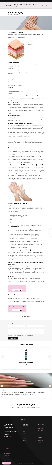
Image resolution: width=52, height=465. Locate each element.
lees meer (3, 396)
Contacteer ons (6, 448)
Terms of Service (7, 457)
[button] (42, 5)
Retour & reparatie (41, 432)
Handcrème (11, 276)
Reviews (39, 442)
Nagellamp (24, 438)
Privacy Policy (6, 455)
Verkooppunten (40, 440)
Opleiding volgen (41, 435)
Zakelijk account (41, 428)
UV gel (24, 431)
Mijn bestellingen (7, 451)
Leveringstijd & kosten (42, 433)
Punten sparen (40, 430)
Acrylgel (24, 433)
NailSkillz (26, 463)
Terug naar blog (26, 316)
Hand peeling (12, 264)
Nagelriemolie (12, 294)
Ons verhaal (40, 426)
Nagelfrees (24, 440)
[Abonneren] (34, 412)
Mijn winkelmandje (7, 453)
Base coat (24, 429)
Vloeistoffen (25, 436)
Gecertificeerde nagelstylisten (40, 438)
